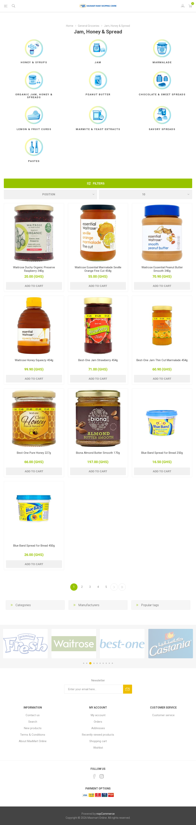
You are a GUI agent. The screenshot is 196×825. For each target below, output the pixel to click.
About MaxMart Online (33, 741)
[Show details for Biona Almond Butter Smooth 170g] (98, 418)
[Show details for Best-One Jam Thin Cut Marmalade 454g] (162, 326)
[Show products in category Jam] (98, 48)
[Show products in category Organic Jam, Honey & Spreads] (34, 80)
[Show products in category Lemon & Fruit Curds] (34, 115)
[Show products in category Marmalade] (162, 48)
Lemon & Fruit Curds (34, 129)
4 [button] (93, 663)
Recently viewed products (98, 734)
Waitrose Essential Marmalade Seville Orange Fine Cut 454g (98, 269)
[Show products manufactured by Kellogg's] (170, 643)
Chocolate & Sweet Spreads (162, 94)
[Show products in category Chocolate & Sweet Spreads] (162, 80)
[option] (25, 643)
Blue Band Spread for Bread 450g (34, 545)
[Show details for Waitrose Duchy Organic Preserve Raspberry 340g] (34, 233)
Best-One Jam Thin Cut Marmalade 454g (162, 360)
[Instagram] (102, 776)
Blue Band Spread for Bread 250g (162, 453)
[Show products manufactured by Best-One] (73, 643)
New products (33, 728)
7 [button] (103, 663)
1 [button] (83, 663)
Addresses (98, 728)
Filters (99, 183)
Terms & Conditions (32, 734)
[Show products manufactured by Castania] (122, 643)
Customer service (163, 715)
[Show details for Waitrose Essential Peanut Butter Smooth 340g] (162, 233)
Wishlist (98, 747)
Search (32, 721)
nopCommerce (105, 813)
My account (98, 715)
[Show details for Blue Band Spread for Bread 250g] (162, 418)
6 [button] (100, 663)
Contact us (33, 715)
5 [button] (97, 663)
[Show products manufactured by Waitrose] (25, 643)
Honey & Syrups (34, 62)
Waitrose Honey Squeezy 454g (34, 360)
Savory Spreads (162, 129)
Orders (98, 721)
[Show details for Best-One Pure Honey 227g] (34, 418)
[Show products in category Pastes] (34, 147)
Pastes (34, 161)
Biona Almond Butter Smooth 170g (98, 453)
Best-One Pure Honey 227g (34, 453)
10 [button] (112, 663)
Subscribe (127, 689)
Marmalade (162, 62)
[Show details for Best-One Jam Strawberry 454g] (98, 326)
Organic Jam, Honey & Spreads (34, 96)
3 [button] (89, 663)
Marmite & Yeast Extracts (98, 129)
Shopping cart (98, 741)
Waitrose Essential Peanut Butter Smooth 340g (162, 269)
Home (69, 25)
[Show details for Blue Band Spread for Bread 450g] (34, 511)
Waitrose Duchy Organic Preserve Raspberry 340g (34, 269)
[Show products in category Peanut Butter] (98, 80)
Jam (98, 62)
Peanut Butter (98, 94)
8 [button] (106, 663)
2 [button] (86, 663)
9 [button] (109, 663)
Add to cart (34, 285)
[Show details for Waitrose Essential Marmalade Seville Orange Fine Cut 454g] (98, 233)
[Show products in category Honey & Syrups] (34, 48)
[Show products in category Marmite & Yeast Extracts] (98, 115)
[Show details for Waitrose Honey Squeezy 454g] (34, 326)
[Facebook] (94, 776)
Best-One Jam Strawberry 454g (98, 360)
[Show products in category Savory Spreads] (162, 115)
